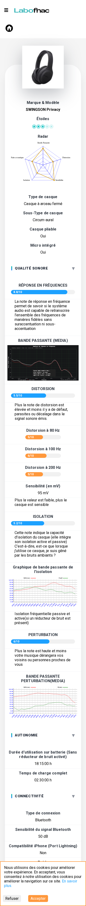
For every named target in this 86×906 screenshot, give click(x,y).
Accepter (38, 898)
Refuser (12, 898)
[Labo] (32, 9)
